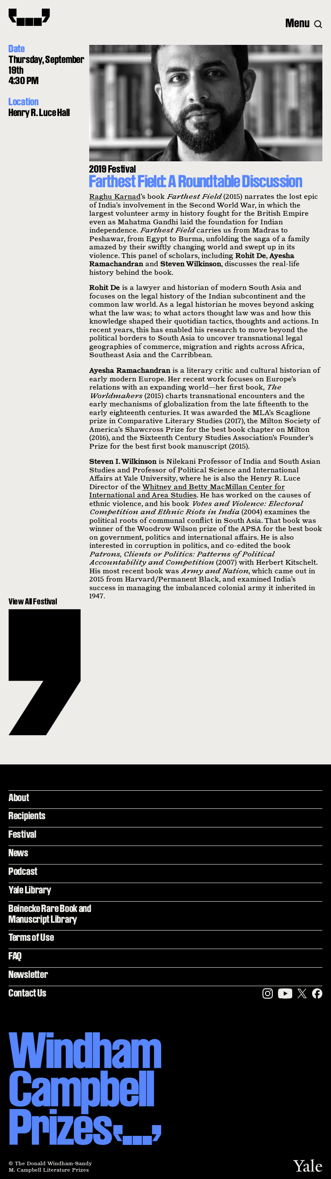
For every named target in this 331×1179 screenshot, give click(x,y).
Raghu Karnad (115, 196)
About (19, 797)
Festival (23, 834)
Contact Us (28, 993)
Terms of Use (31, 937)
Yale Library (30, 890)
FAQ (15, 956)
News (18, 852)
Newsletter (28, 974)
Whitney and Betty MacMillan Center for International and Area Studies (187, 491)
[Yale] (307, 1165)
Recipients (27, 815)
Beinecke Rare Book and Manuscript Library (50, 913)
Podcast (23, 871)
